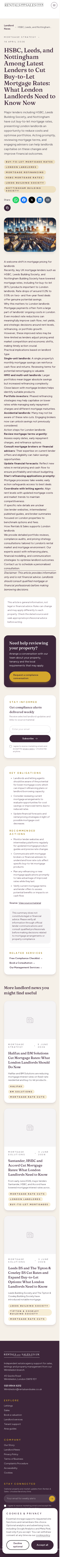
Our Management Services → (26, 967)
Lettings (8, 1405)
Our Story (9, 1445)
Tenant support (12, 1424)
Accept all (42, 1545)
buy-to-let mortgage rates (29, 162)
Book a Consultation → (22, 963)
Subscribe (28, 738)
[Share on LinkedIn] (39, 200)
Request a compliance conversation (25, 677)
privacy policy (29, 749)
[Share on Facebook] (23, 200)
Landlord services (13, 1419)
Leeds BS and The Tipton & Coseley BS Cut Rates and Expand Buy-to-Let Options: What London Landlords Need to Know (29, 1277)
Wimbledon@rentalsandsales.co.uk (23, 1389)
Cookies (8, 1472)
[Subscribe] (52, 1499)
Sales (7, 1410)
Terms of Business (13, 1459)
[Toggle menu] (54, 5)
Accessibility (10, 1468)
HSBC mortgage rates (24, 177)
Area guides (10, 1428)
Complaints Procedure (16, 1463)
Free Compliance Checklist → (26, 958)
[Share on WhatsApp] (15, 200)
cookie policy (43, 1535)
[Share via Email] (47, 200)
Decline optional (17, 1545)
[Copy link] (7, 208)
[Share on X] (31, 200)
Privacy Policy (11, 1454)
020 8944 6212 (12, 1385)
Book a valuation (13, 1415)
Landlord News (12, 1449)
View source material (30, 903)
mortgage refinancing (25, 172)
